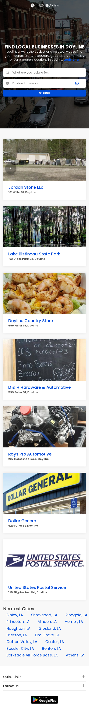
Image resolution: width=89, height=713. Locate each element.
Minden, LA (47, 621)
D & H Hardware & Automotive (39, 387)
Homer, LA (74, 621)
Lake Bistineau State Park (34, 254)
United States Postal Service (37, 587)
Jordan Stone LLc (25, 187)
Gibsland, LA (49, 628)
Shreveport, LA (44, 615)
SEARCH (44, 93)
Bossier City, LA (20, 648)
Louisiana (71, 60)
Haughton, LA (18, 628)
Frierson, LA (16, 635)
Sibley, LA (14, 615)
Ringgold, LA (76, 615)
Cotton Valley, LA (21, 641)
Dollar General (22, 521)
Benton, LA (51, 648)
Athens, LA (75, 655)
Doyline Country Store (30, 321)
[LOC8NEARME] (44, 4)
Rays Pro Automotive (30, 454)
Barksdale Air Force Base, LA (32, 655)
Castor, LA (54, 641)
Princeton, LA (18, 621)
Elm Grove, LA (47, 635)
